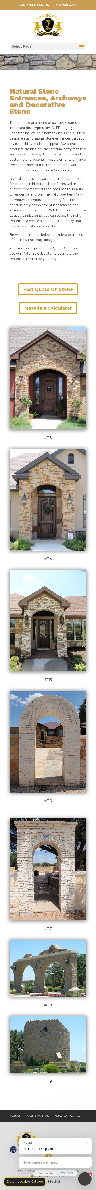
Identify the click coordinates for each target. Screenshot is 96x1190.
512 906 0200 (67, 5)
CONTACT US (38, 1116)
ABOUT (16, 1116)
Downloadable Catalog (25, 1182)
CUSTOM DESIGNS (33, 5)
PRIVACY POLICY (67, 1116)
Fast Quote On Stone (48, 289)
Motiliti (54, 1182)
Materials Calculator (48, 308)
